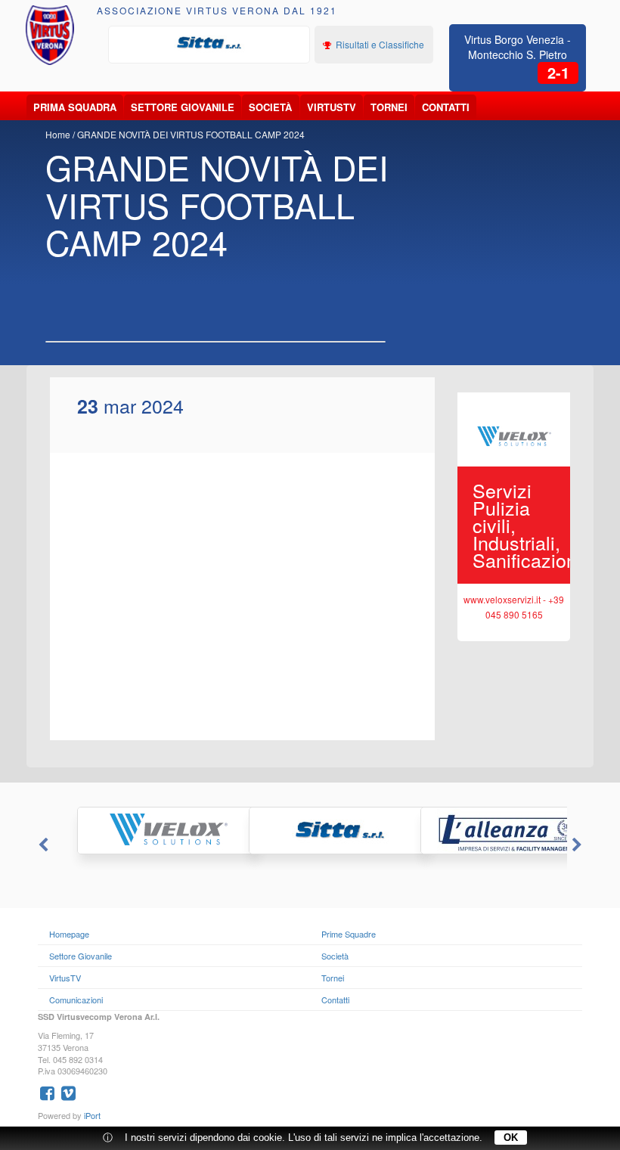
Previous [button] (41, 845)
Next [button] (578, 845)
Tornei (389, 107)
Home (57, 134)
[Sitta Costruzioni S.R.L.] (209, 43)
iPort (92, 1115)
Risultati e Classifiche (378, 44)
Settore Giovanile (182, 107)
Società (270, 107)
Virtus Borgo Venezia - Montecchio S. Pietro (517, 47)
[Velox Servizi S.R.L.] (139, 830)
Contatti (446, 107)
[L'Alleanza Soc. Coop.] (482, 830)
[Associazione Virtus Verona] (50, 35)
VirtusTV (331, 107)
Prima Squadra (74, 107)
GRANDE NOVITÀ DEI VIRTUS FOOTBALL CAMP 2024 (191, 134)
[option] (209, 43)
